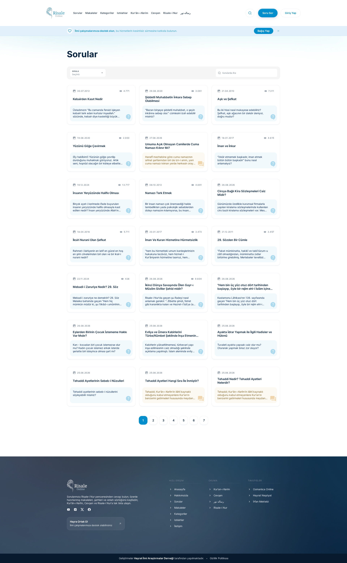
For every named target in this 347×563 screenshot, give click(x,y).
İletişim (178, 526)
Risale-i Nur (170, 12)
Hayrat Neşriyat (262, 495)
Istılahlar (122, 12)
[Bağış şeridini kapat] (278, 31)
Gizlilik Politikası (219, 558)
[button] (155, 13)
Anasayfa (179, 489)
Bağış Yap (264, 30)
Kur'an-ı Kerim (222, 489)
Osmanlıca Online (263, 489)
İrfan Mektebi (261, 501)
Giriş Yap (290, 12)
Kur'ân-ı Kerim (139, 12)
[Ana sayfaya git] (55, 13)
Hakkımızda (181, 495)
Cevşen (155, 12)
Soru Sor (267, 12)
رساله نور (186, 12)
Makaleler (91, 12)
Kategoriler (107, 12)
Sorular (77, 12)
